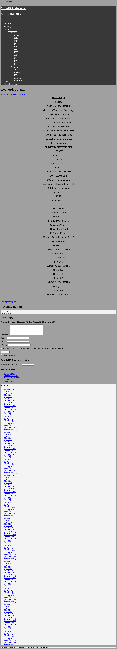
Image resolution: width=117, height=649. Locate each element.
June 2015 (7, 630)
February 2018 (9, 572)
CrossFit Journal (8, 83)
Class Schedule (8, 23)
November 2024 (10, 427)
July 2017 (7, 585)
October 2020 (9, 515)
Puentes (16, 71)
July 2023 (7, 456)
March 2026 (8, 399)
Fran (15, 46)
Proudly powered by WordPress (13, 647)
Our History (10, 28)
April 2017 (8, 590)
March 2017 (8, 592)
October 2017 (9, 579)
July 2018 (7, 563)
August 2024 (9, 433)
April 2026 (8, 397)
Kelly (15, 61)
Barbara (16, 38)
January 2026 (9, 402)
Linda (15, 52)
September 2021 (10, 495)
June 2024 (8, 436)
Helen (15, 49)
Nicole (16, 58)
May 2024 (8, 438)
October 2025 (9, 407)
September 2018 (10, 560)
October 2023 (9, 450)
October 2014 (9, 644)
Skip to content (6, 1)
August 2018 (9, 562)
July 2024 (7, 434)
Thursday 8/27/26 (11, 376)
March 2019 (8, 549)
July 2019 (7, 542)
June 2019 (7, 544)
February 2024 (9, 443)
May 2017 (7, 588)
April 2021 (8, 504)
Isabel (15, 65)
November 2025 (10, 406)
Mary (15, 54)
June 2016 (7, 608)
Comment (5, 335)
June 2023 (8, 458)
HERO (12, 66)
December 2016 (10, 597)
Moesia (36, 647)
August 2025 (9, 411)
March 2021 (8, 506)
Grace (15, 48)
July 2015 (7, 628)
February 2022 (9, 486)
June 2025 (8, 415)
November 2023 (10, 449)
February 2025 (9, 422)
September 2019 (10, 538)
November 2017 (10, 578)
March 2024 (8, 442)
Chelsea (16, 40)
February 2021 (9, 508)
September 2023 (10, 452)
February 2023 (9, 465)
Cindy (15, 41)
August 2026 (9, 390)
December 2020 (10, 511)
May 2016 (7, 610)
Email (3, 341)
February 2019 (9, 551)
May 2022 (7, 481)
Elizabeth (16, 45)
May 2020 (8, 524)
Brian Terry (17, 72)
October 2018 (9, 558)
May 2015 (7, 631)
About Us (6, 26)
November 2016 (10, 599)
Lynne (15, 60)
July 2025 (7, 413)
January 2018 (9, 574)
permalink (16, 302)
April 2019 (8, 547)
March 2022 (8, 485)
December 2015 (10, 619)
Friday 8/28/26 (9, 374)
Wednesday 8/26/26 (12, 377)
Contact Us (7, 29)
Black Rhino (17, 68)
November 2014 (10, 642)
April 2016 (8, 612)
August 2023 (9, 454)
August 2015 (8, 626)
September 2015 (10, 624)
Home (5, 22)
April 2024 (8, 440)
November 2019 (10, 535)
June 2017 (7, 587)
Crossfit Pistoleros (13, 8)
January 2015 (9, 639)
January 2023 (9, 467)
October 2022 (9, 472)
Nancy (15, 55)
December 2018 (10, 554)
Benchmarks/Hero (12, 31)
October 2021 (9, 493)
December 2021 (10, 490)
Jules (15, 69)
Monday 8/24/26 (10, 381)
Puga (15, 74)
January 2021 (9, 510)
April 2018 (8, 569)
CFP (25, 94)
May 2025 (7, 416)
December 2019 (10, 533)
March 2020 (8, 528)
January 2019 (9, 553)
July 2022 (7, 477)
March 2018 (8, 571)
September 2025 (10, 409)
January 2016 (9, 617)
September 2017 (10, 581)
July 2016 (7, 606)
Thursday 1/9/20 (7, 313)
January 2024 (9, 445)
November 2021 (10, 492)
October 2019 (9, 536)
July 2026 (7, 391)
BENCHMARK (14, 32)
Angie (15, 37)
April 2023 (8, 461)
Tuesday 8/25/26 (10, 379)
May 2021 (7, 502)
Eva (15, 63)
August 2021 (8, 497)
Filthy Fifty (17, 35)
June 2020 (8, 522)
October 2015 (9, 622)
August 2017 (9, 583)
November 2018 (10, 556)
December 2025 (10, 404)
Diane (15, 43)
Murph (16, 77)
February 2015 (9, 637)
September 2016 (10, 603)
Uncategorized (6, 302)
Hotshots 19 (17, 78)
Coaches (6, 81)
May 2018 (7, 567)
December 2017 (10, 576)
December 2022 (10, 468)
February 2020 (10, 529)
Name (3, 338)
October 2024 (9, 429)
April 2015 (8, 633)
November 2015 (10, 621)
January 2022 (9, 488)
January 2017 (9, 596)
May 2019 (7, 545)
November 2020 (10, 513)
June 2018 (7, 565)
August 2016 (9, 605)
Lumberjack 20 (18, 80)
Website (4, 345)
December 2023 (10, 447)
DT (15, 75)
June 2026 (8, 393)
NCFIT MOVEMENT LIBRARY (10, 84)
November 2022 (10, 470)
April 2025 (8, 418)
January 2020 (9, 531)
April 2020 (8, 526)
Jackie (16, 51)
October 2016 (9, 601)
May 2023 (7, 459)
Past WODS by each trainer (11, 364)
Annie (15, 57)
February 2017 (9, 594)
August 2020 (9, 519)
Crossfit (10, 25)
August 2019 (9, 540)
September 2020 (10, 517)
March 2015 (8, 635)
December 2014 (10, 640)
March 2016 (8, 614)
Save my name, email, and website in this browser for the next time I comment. (33, 348)
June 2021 (7, 501)
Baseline (16, 34)
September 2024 (10, 431)
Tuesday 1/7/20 (6, 311)
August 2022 (9, 476)
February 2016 (9, 615)
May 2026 (8, 395)
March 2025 (8, 420)
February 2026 (9, 400)
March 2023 (8, 463)
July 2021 (7, 499)
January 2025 (9, 424)
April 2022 (8, 483)
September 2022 (10, 474)
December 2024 (10, 425)
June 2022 (8, 479)
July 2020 (7, 520)
